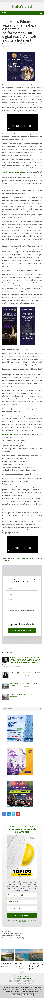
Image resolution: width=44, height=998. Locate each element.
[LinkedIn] (9, 814)
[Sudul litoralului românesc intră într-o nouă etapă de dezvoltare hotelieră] (22, 955)
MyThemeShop (25, 978)
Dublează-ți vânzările (23, 983)
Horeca (32, 558)
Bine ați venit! (14, 981)
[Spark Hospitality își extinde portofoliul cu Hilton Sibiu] (7, 955)
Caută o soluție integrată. (12, 172)
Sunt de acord (15, 994)
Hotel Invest (22, 6)
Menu (4, 13)
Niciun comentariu (7, 666)
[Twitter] (13, 814)
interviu (38, 558)
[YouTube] (18, 814)
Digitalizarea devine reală (12, 434)
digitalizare (9, 558)
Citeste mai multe (27, 994)
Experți (26, 44)
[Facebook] (4, 814)
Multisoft (27, 96)
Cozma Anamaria (7, 44)
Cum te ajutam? (29, 981)
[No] (41, 991)
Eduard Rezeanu (21, 558)
